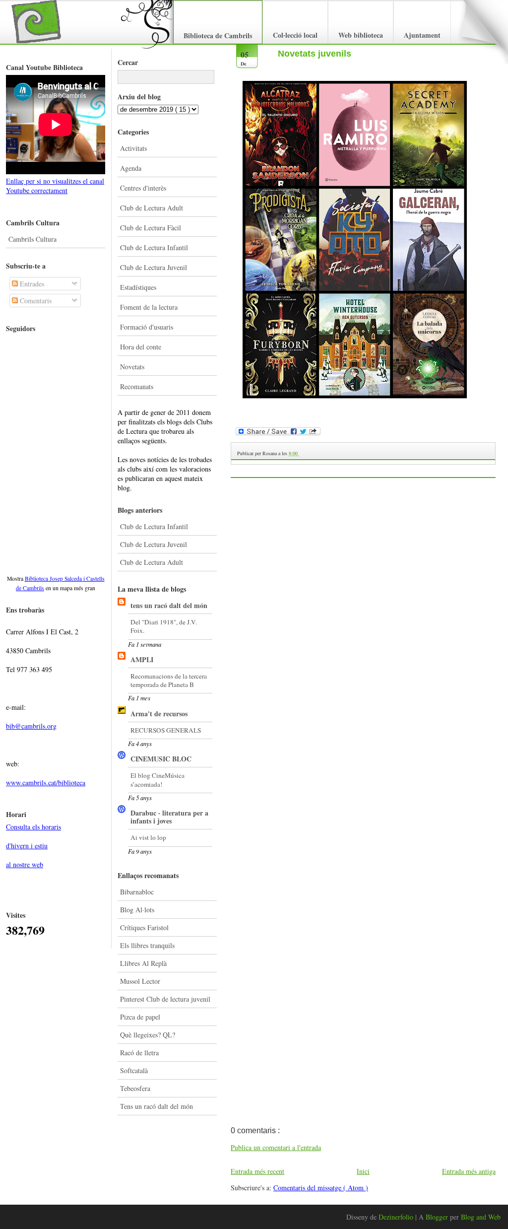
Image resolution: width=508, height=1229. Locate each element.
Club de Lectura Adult (151, 207)
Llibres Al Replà (143, 963)
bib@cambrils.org (31, 726)
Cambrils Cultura (32, 239)
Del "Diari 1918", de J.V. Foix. (163, 626)
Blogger (438, 1217)
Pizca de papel (140, 1017)
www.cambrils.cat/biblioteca (45, 782)
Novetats (132, 366)
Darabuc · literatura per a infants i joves (169, 817)
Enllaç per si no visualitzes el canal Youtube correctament (55, 185)
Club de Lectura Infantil (154, 247)
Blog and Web (481, 1217)
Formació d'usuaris (146, 327)
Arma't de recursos (159, 713)
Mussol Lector (140, 981)
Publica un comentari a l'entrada (276, 1147)
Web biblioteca (360, 35)
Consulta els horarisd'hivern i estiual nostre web (33, 845)
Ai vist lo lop (148, 837)
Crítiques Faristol (144, 927)
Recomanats (136, 386)
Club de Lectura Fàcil (150, 227)
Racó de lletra (139, 1052)
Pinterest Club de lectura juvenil (165, 999)
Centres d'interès (143, 188)
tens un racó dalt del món (168, 605)
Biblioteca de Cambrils (218, 35)
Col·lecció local (295, 35)
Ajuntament (422, 35)
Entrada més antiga (469, 1171)
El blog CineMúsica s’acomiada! (157, 779)
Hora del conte (140, 346)
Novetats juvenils (314, 54)
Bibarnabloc (137, 891)
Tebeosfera (135, 1088)
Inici (363, 1171)
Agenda (130, 168)
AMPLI (141, 659)
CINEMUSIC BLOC (160, 758)
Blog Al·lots (137, 909)
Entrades (31, 283)
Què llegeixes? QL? (147, 1034)
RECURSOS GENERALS (165, 730)
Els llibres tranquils (147, 945)
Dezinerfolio (397, 1217)
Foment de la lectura (149, 307)
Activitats (133, 148)
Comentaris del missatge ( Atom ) (320, 1187)
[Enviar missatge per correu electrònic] (300, 453)
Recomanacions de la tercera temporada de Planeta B (168, 680)
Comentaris (35, 300)
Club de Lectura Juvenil (153, 267)
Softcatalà (134, 1070)
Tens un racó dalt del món (156, 1106)
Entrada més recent (257, 1171)
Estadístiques (138, 287)
